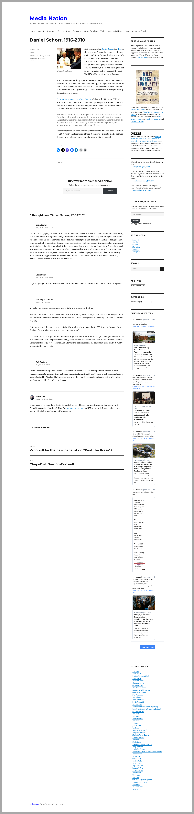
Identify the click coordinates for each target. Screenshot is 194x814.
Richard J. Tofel (137, 768)
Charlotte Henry (138, 683)
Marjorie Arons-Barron (140, 735)
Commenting (64, 31)
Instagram (136, 252)
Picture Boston (137, 763)
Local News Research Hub (141, 730)
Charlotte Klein (137, 686)
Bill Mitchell (136, 674)
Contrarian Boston (139, 693)
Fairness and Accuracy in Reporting (145, 707)
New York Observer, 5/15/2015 (143, 181)
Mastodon (136, 247)
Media (32, 53)
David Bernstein (138, 700)
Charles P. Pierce (138, 681)
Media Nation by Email (136, 31)
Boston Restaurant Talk (140, 676)
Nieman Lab (136, 756)
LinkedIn (135, 249)
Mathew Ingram (138, 737)
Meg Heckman (137, 747)
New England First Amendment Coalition (147, 752)
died (119, 49)
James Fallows (137, 719)
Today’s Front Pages (139, 782)
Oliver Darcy (136, 759)
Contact (50, 31)
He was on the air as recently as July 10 (74, 99)
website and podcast (138, 110)
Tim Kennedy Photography (142, 780)
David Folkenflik (138, 702)
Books (76, 31)
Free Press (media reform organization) (146, 709)
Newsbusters (137, 754)
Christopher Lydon (139, 688)
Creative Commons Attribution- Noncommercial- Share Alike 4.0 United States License (146, 139)
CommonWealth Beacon (141, 690)
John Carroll (136, 726)
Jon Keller (135, 728)
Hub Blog (135, 714)
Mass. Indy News (115, 31)
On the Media (137, 761)
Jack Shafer (136, 716)
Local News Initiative (153, 119)
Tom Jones (136, 784)
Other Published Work (94, 31)
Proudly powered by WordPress (52, 804)
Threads (135, 245)
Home (32, 31)
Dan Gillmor (136, 697)
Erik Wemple (137, 704)
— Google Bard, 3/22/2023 (140, 167)
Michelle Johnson (138, 749)
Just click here (142, 58)
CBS (31, 56)
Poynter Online (137, 766)
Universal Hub (137, 787)
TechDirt (135, 777)
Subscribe (110, 191)
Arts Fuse (135, 671)
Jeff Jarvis (135, 723)
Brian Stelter (136, 678)
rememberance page (76, 408)
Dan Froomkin (137, 695)
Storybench (136, 773)
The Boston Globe (137, 122)
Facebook (135, 240)
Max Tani (135, 740)
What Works (136, 789)
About (41, 31)
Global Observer (138, 711)
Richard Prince (137, 770)
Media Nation (48, 18)
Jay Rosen (135, 721)
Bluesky (135, 242)
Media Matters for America (142, 744)
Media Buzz (136, 742)
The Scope (136, 775)
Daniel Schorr (107, 49)
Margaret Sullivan (138, 733)
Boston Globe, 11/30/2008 (142, 190)
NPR (39, 58)
